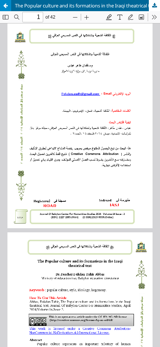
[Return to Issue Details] (5, 5)
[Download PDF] (154, 5)
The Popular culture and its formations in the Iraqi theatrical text (86, 5)
